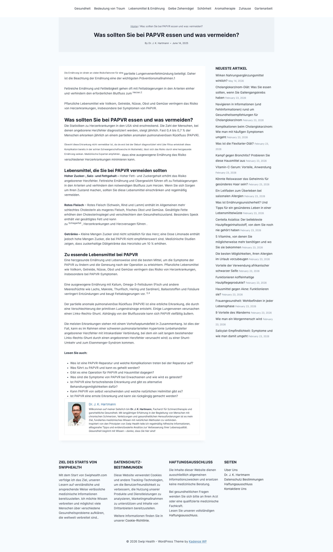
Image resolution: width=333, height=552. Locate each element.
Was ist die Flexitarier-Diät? (235, 143)
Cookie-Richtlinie (137, 520)
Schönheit (204, 8)
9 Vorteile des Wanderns (233, 312)
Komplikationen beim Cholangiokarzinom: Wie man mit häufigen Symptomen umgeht (244, 132)
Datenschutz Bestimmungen (243, 479)
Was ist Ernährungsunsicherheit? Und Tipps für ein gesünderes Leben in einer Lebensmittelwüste (243, 208)
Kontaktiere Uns (235, 489)
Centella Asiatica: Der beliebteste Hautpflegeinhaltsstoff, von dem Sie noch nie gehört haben (244, 225)
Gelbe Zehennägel (181, 8)
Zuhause (245, 8)
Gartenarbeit (263, 8)
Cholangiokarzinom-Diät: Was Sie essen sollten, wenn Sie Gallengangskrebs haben (243, 92)
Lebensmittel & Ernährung (147, 8)
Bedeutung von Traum (109, 8)
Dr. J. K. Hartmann (158, 43)
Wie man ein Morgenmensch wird (239, 319)
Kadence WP (198, 541)
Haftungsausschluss (183, 515)
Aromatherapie (225, 8)
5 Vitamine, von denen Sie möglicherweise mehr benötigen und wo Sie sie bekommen (243, 242)
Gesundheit (82, 8)
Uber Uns (231, 470)
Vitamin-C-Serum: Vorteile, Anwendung (243, 167)
